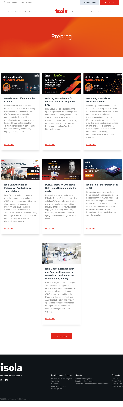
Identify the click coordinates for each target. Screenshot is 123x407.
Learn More (9, 145)
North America (12, 2)
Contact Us (109, 2)
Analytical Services (32, 12)
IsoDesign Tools (90, 2)
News (100, 12)
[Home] (61, 10)
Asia (22, 2)
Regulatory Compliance (84, 381)
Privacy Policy (117, 381)
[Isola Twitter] (1, 380)
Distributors (46, 12)
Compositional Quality (83, 379)
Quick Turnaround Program (61, 379)
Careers (108, 12)
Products (11, 12)
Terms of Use (117, 384)
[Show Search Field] (114, 11)
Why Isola (19, 12)
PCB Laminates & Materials (61, 375)
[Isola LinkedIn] (7, 380)
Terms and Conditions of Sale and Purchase (92, 384)
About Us (89, 12)
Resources (76, 12)
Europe (29, 2)
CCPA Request (117, 386)
